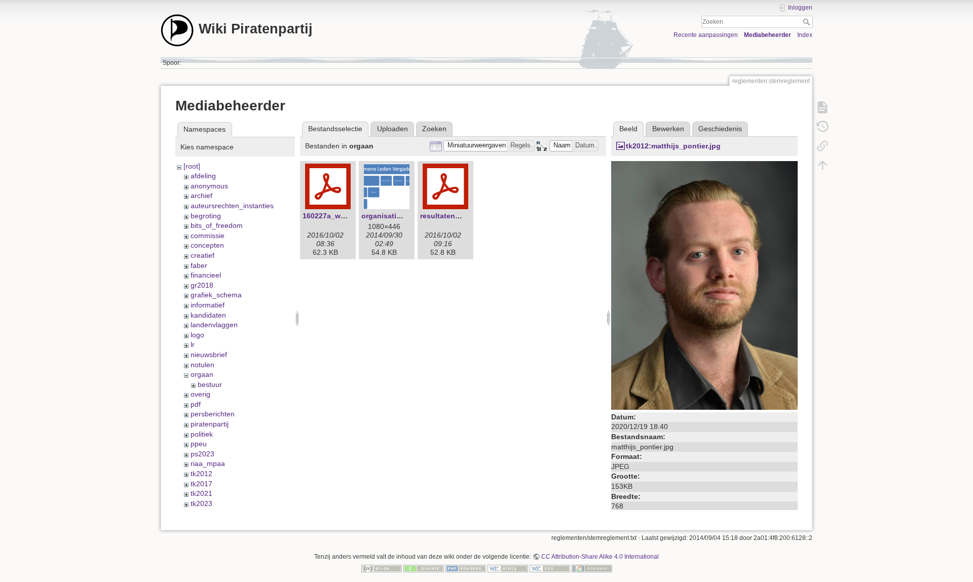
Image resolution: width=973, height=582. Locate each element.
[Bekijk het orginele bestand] (704, 285)
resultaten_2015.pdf (454, 216)
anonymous (209, 186)
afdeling (203, 176)
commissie (207, 235)
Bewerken (668, 129)
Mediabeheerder (767, 34)
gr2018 (202, 285)
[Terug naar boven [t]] (822, 165)
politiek (202, 434)
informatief (207, 305)
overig (200, 394)
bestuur (210, 384)
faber (199, 265)
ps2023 (202, 454)
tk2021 (201, 493)
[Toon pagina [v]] (822, 107)
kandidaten (208, 315)
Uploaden (392, 129)
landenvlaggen (214, 325)
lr (193, 344)
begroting (206, 216)
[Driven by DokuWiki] (592, 568)
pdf (196, 404)
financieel (206, 275)
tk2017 (201, 484)
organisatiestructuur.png (404, 216)
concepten (207, 245)
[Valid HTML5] (508, 568)
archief (201, 195)
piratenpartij (210, 424)
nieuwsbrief (209, 355)
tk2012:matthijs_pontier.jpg (673, 146)
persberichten (213, 414)
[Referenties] (822, 146)
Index (804, 34)
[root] (191, 166)
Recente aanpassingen (705, 34)
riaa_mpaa (208, 463)
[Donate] (423, 568)
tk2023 (201, 503)
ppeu (199, 444)
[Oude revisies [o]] (822, 126)
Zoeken (807, 21)
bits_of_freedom (217, 225)
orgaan (202, 374)
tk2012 (201, 474)
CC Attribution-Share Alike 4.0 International (600, 556)
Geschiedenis (720, 129)
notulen (202, 365)
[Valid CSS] (550, 568)
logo (197, 335)
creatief (202, 255)
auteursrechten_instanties (232, 206)
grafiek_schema (216, 295)
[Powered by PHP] (465, 568)
